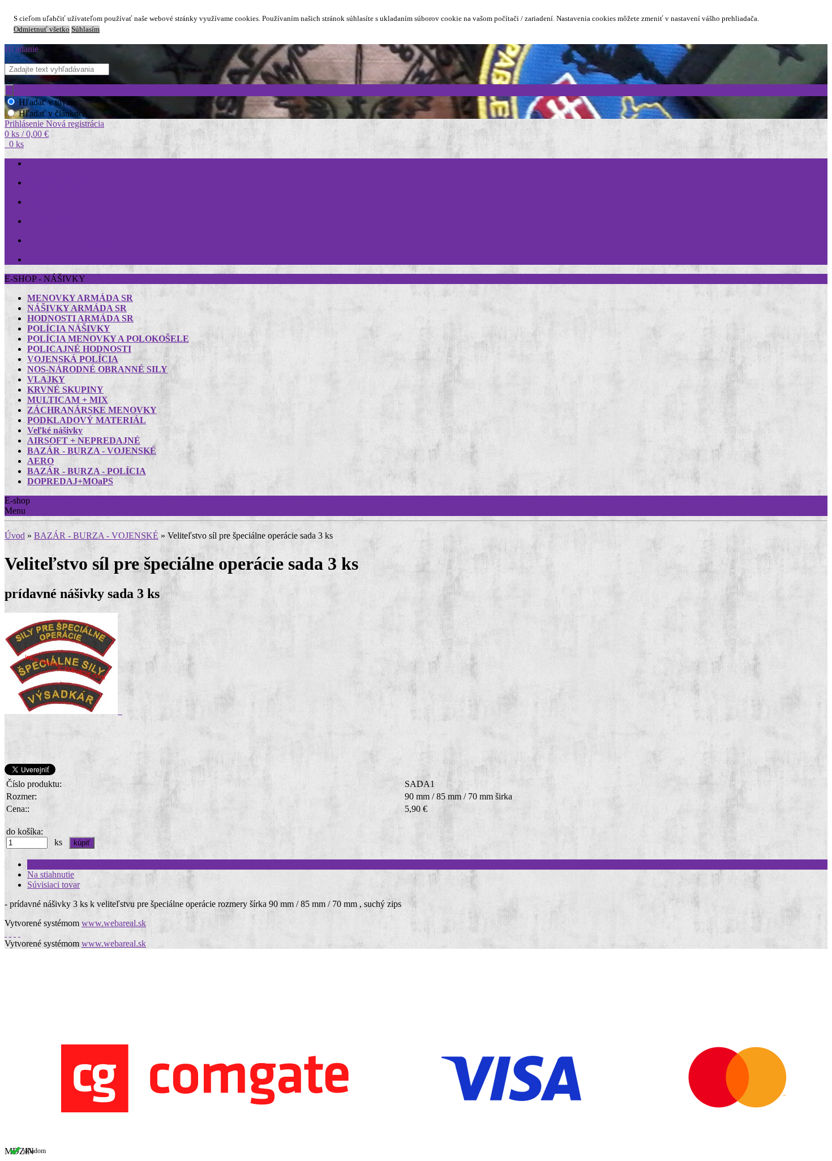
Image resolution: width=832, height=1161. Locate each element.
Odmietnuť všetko (42, 29)
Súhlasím (85, 29)
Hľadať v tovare (48, 102)
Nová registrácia (75, 123)
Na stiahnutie (50, 874)
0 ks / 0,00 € (27, 134)
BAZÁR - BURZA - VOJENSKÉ (96, 535)
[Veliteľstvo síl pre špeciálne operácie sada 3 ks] (63, 711)
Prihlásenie (25, 123)
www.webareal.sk (114, 923)
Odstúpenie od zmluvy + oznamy (80, 260)
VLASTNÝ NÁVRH (61, 183)
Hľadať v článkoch (53, 113)
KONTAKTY (49, 221)
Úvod (15, 535)
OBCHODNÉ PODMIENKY (74, 240)
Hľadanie (21, 49)
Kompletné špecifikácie (69, 864)
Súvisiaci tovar (53, 884)
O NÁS (39, 202)
